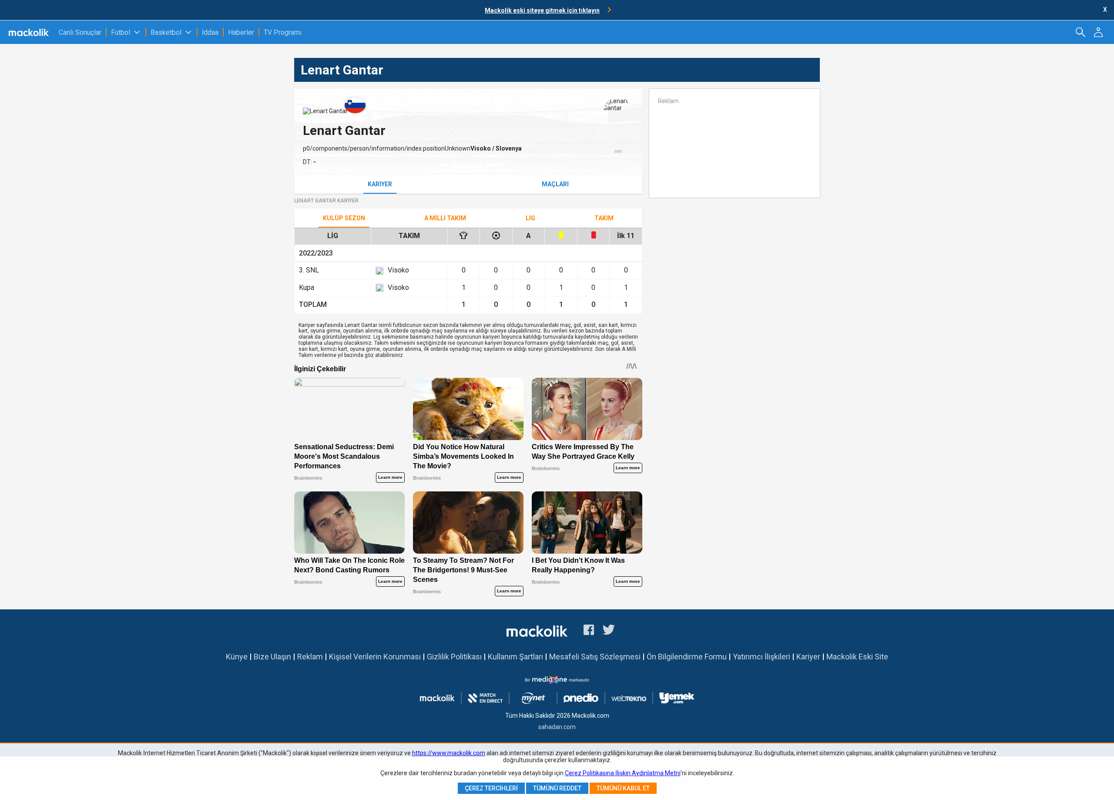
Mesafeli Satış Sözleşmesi (595, 656)
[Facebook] (589, 631)
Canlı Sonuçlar (80, 32)
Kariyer (380, 184)
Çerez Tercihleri (491, 788)
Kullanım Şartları (515, 656)
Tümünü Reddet (557, 788)
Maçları (555, 184)
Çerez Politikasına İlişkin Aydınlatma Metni (623, 773)
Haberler (241, 32)
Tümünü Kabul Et (623, 788)
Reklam (310, 656)
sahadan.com (557, 726)
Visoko (481, 148)
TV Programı (283, 32)
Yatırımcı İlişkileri (761, 656)
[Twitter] (609, 631)
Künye (237, 656)
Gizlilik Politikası (454, 656)
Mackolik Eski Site (857, 656)
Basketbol (166, 32)
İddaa (210, 32)
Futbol (120, 32)
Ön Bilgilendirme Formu (687, 656)
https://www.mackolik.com (448, 753)
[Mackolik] (29, 32)
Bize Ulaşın (272, 656)
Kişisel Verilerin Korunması (375, 656)
